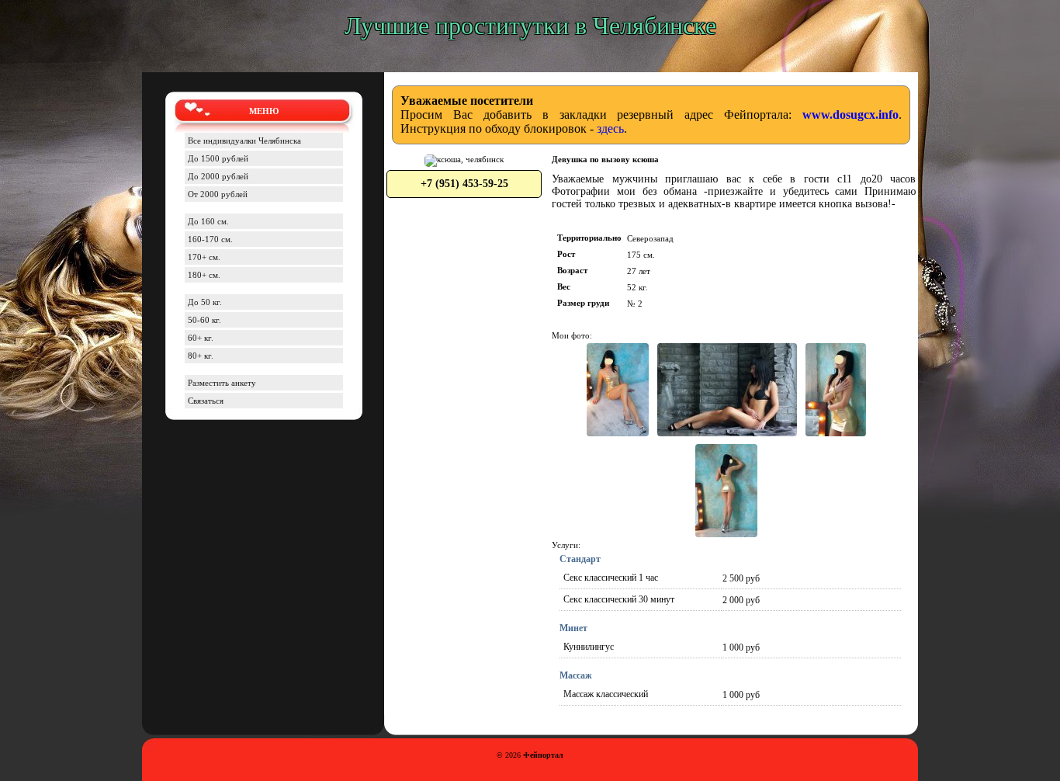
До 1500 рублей (218, 158)
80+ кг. (200, 355)
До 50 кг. (205, 302)
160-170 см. (210, 239)
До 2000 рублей (218, 176)
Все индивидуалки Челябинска (244, 140)
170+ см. (204, 257)
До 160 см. (208, 221)
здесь (610, 128)
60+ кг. (200, 337)
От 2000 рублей (218, 194)
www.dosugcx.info (850, 114)
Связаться (205, 400)
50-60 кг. (204, 320)
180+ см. (204, 274)
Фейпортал (543, 755)
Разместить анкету (222, 382)
